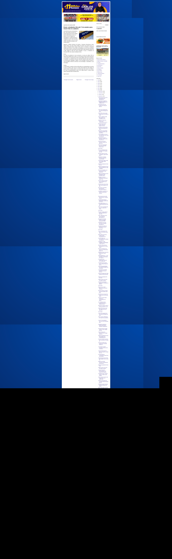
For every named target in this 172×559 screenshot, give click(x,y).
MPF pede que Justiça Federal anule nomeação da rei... (102, 235)
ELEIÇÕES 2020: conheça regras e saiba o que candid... (103, 374)
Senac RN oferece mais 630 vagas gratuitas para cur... (102, 309)
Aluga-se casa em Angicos (103, 391)
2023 (99, 84)
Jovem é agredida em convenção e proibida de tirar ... (102, 443)
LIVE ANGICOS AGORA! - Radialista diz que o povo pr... (102, 270)
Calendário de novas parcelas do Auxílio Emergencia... (102, 223)
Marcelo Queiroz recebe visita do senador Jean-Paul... (103, 291)
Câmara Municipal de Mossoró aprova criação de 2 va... (103, 351)
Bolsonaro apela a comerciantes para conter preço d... (102, 418)
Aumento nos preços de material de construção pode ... (103, 295)
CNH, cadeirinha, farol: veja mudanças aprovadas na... (102, 216)
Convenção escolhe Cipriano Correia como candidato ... (103, 347)
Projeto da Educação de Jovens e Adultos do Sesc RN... (102, 212)
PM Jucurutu (99, 72)
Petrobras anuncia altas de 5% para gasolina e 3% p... (103, 128)
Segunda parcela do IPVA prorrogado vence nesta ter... (103, 358)
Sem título (100, 148)
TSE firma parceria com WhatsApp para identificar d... (102, 98)
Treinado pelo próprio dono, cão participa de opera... (103, 263)
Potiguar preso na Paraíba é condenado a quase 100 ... (103, 178)
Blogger (93, 553)
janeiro (100, 510)
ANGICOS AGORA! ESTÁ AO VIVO (102, 277)
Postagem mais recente (68, 79)
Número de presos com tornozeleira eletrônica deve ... (103, 410)
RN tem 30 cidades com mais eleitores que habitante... (102, 171)
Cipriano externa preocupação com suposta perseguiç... (102, 371)
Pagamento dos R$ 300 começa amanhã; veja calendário (102, 131)
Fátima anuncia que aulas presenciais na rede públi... (103, 429)
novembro (101, 92)
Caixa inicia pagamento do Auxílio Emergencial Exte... (103, 314)
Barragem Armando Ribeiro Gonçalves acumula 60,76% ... (102, 219)
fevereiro (100, 508)
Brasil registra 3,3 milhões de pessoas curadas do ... (102, 450)
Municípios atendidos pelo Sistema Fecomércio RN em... (102, 188)
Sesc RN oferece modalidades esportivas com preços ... (103, 355)
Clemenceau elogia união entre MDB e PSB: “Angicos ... (103, 161)
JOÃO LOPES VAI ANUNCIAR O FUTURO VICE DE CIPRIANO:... (103, 469)
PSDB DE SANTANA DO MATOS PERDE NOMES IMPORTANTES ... (103, 440)
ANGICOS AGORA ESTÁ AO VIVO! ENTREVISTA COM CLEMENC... (103, 167)
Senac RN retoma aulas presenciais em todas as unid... (103, 114)
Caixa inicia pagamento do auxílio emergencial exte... (103, 110)
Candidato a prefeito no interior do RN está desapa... (103, 192)
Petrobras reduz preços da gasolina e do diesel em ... (103, 415)
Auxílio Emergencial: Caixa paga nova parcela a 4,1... (103, 494)
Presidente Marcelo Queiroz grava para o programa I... (102, 397)
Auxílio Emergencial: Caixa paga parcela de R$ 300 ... (103, 274)
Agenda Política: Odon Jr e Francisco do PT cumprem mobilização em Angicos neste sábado (102, 537)
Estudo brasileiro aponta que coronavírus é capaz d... (103, 340)
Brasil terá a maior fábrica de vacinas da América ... (102, 288)
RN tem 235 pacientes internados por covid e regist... (103, 246)
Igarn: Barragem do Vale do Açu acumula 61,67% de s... (103, 388)
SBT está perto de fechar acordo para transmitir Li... (103, 422)
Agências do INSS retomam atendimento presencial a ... (103, 362)
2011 (99, 525)
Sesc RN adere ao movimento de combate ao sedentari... (103, 239)
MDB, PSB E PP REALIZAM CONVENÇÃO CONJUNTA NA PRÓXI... (103, 404)
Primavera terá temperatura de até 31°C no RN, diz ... (102, 260)
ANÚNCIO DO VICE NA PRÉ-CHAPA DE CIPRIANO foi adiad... (102, 454)
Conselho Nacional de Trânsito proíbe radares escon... (103, 401)
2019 (99, 512)
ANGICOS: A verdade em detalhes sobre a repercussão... (103, 483)
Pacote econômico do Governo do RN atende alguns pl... (103, 249)
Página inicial (78, 79)
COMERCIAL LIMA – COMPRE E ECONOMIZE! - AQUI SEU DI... (103, 242)
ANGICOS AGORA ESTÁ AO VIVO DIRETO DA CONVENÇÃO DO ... (103, 336)
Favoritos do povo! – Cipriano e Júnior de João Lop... (102, 142)
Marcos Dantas (100, 67)
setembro (101, 96)
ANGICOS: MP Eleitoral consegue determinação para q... (103, 381)
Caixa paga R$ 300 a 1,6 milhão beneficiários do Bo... (103, 204)
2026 (99, 80)
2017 (99, 515)
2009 (99, 528)
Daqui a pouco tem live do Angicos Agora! (102, 280)
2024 (99, 83)
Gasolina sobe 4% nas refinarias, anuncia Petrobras (102, 226)
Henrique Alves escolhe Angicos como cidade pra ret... (102, 329)
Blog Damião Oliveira (101, 59)
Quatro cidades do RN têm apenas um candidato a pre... (102, 117)
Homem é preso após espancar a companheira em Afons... (102, 299)
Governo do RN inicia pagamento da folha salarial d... (102, 343)
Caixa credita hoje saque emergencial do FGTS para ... (103, 436)
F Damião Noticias (100, 63)
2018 (99, 513)
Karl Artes (99, 66)
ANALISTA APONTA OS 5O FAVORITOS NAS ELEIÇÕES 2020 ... (103, 174)
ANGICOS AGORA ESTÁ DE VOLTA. (103, 164)
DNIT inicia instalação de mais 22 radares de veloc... (103, 207)
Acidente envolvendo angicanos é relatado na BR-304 (103, 282)
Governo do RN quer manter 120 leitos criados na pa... (102, 393)
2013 (99, 521)
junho (100, 502)
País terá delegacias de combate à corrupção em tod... (102, 150)
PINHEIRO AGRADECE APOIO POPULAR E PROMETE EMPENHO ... (103, 325)
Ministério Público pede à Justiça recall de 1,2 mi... (103, 306)
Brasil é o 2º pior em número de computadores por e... (103, 121)
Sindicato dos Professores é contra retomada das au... (103, 480)
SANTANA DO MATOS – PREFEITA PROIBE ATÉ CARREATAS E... (102, 101)
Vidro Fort (99, 76)
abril (100, 505)
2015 (99, 518)
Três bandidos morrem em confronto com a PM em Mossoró (103, 135)
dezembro (101, 91)
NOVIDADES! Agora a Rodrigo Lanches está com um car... (102, 138)
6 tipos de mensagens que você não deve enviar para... (102, 145)
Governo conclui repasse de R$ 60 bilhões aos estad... (103, 385)
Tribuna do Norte (100, 73)
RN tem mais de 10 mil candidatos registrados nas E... (103, 154)
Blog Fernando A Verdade (102, 61)
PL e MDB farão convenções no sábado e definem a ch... (103, 447)
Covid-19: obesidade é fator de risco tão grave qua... (103, 321)
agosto (100, 498)
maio (100, 503)
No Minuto (99, 69)
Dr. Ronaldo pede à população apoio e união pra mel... (102, 303)
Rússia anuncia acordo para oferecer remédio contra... (103, 197)
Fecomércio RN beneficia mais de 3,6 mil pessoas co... (103, 490)
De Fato (98, 62)
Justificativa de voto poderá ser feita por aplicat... (102, 105)
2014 (99, 520)
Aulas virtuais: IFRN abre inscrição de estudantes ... (103, 317)
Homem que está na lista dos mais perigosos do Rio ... (103, 185)
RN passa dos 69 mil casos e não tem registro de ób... (102, 124)
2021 (99, 88)
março (100, 506)
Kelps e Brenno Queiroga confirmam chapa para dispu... (103, 476)
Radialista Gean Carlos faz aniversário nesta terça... (103, 253)
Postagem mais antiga (89, 79)
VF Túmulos (99, 74)
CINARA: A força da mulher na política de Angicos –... (102, 465)
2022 (99, 86)
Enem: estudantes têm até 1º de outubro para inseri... (103, 232)
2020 (99, 89)
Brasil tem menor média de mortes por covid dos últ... (103, 432)
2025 (99, 81)
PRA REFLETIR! (101, 496)
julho (100, 500)
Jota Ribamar (99, 65)
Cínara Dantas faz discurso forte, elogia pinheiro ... (102, 333)
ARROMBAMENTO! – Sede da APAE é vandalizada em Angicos (103, 256)
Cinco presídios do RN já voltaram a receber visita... (103, 487)
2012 (99, 523)
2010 (99, 526)
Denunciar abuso (100, 531)
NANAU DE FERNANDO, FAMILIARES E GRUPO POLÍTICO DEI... (102, 457)
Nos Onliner (99, 70)
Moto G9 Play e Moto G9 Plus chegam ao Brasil (103, 408)
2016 (99, 517)
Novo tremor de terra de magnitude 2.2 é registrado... (103, 378)
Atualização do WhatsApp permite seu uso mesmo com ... (103, 473)
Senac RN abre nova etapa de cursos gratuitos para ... (102, 425)
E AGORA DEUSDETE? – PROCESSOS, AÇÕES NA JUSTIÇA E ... (103, 200)
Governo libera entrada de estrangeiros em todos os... (102, 181)
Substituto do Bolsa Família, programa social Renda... (102, 157)
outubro (100, 94)
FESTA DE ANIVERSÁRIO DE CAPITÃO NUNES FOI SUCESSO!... (103, 267)
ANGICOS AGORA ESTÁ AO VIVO (103, 365)
